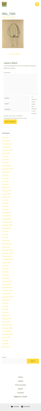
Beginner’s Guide (20, 397)
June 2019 (5, 306)
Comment (7, 72)
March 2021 (5, 241)
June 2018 (5, 344)
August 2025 (6, 153)
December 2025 (7, 150)
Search (4, 357)
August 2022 (6, 197)
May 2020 (5, 272)
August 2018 (6, 337)
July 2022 (5, 200)
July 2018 (5, 341)
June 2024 (5, 178)
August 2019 (6, 300)
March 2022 (6, 213)
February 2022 (6, 216)
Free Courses (20, 385)
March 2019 (5, 316)
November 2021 (7, 225)
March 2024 (6, 188)
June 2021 (5, 231)
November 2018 (7, 328)
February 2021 (6, 244)
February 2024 (7, 191)
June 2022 (5, 203)
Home (20, 377)
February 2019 (6, 319)
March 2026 (6, 141)
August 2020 (6, 263)
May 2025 (5, 163)
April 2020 (5, 275)
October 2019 (6, 294)
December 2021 (7, 222)
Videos (20, 381)
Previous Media (14, 54)
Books (20, 389)
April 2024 (5, 184)
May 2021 (5, 234)
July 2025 (5, 156)
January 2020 (6, 284)
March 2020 (6, 278)
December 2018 (7, 325)
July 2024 (5, 175)
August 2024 (6, 172)
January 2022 (6, 219)
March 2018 (5, 347)
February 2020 (7, 281)
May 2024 (5, 181)
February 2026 (7, 144)
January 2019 (6, 322)
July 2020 (5, 266)
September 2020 (7, 259)
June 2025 (5, 160)
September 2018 (7, 334)
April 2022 (5, 209)
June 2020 (5, 269)
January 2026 (6, 147)
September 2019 (7, 297)
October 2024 (7, 166)
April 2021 (5, 238)
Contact (20, 393)
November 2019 (7, 291)
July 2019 (5, 303)
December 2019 (7, 288)
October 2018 (6, 331)
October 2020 (7, 256)
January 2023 (6, 194)
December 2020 (7, 250)
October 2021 (6, 228)
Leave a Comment (8, 17)
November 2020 (7, 253)
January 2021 (6, 247)
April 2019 (5, 312)
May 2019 (5, 309)
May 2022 (5, 206)
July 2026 (5, 138)
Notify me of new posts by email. (16, 118)
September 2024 (7, 169)
